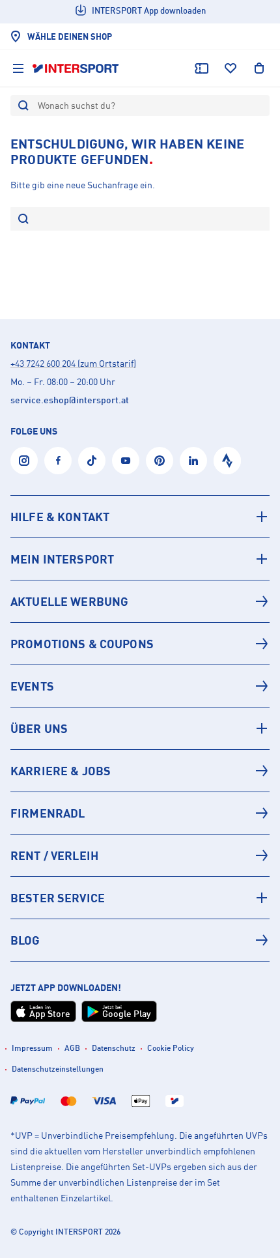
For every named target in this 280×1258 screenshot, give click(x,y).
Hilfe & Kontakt (59, 516)
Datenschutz (113, 1048)
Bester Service (57, 898)
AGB (72, 1048)
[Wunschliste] (230, 68)
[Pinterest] (159, 460)
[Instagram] (24, 460)
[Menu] (18, 68)
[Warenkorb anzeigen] (259, 68)
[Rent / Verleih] (140, 855)
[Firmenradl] (140, 813)
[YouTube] (125, 460)
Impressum (32, 1048)
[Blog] (140, 940)
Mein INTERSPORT (62, 559)
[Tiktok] (91, 460)
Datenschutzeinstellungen (58, 1069)
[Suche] (23, 220)
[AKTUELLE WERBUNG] (140, 601)
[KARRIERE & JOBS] (140, 771)
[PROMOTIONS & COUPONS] (140, 644)
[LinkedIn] (193, 460)
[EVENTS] (140, 686)
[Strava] (227, 460)
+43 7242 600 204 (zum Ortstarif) (73, 363)
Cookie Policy (170, 1048)
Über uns (39, 728)
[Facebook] (58, 460)
